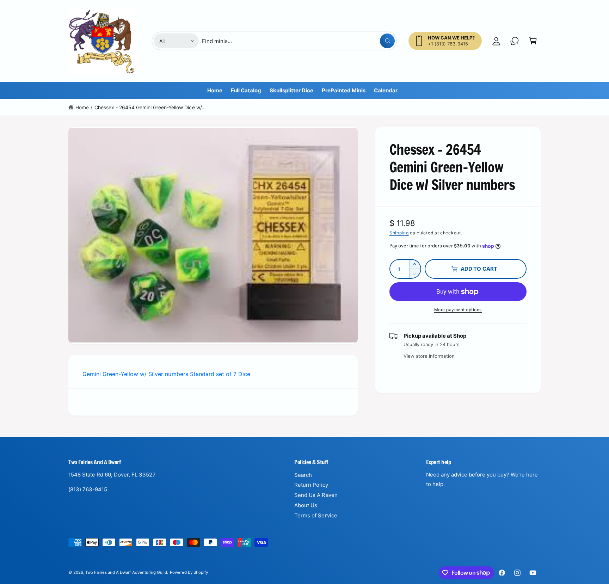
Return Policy (311, 484)
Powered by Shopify (189, 572)
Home (82, 107)
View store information (429, 356)
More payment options (458, 309)
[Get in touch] (514, 41)
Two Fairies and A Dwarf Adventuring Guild (126, 572)
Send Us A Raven (315, 495)
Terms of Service (315, 515)
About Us (305, 505)
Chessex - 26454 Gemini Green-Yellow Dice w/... (150, 107)
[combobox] (298, 41)
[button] (533, 41)
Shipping (399, 232)
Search (303, 475)
